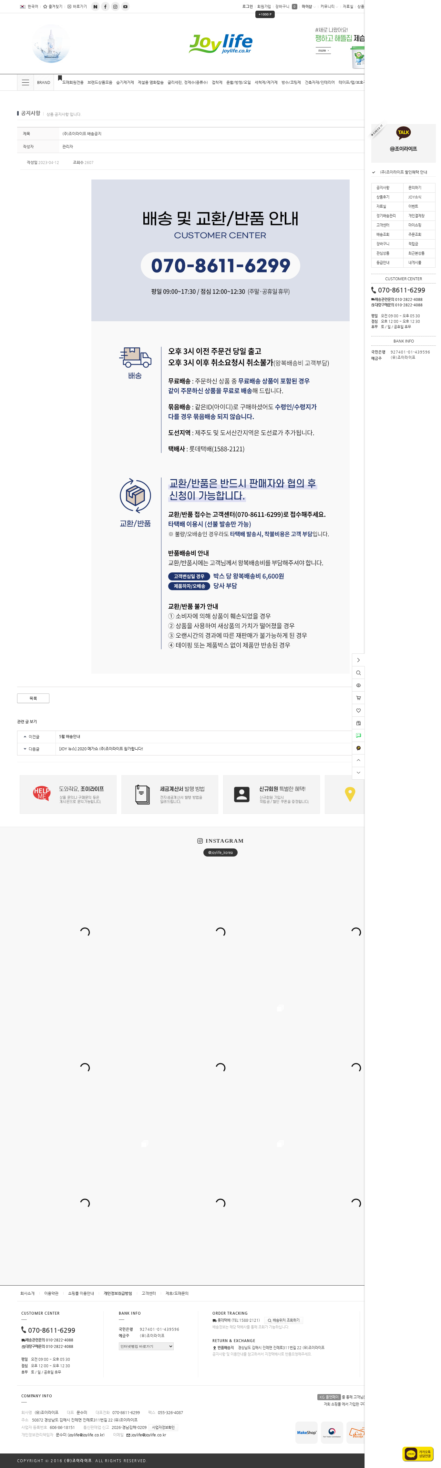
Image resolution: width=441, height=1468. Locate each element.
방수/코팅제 (291, 82)
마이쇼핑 (414, 225)
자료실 (348, 7)
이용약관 (51, 1293)
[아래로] (358, 772)
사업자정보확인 (163, 1427)
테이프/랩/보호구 (353, 82)
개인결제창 (416, 216)
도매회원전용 (73, 82)
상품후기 (382, 197)
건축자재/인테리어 (320, 82)
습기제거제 (125, 82)
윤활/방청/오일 (238, 82)
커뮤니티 (328, 7)
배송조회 (382, 234)
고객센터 (149, 1293)
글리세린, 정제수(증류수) (188, 82)
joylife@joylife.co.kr (86, 1434)
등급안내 (382, 263)
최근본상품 (416, 253)
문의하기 (414, 188)
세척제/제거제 (266, 82)
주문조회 (414, 234)
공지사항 (382, 188)
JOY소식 (414, 197)
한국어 (33, 7)
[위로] (358, 760)
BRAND (43, 82)
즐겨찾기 (56, 7)
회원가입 (264, 9)
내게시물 (414, 263)
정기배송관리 (386, 216)
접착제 (217, 82)
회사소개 (27, 1293)
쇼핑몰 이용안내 (81, 1293)
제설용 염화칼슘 (151, 82)
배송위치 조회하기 (286, 1320)
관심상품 (382, 253)
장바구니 (285, 7)
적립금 (413, 244)
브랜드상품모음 (99, 82)
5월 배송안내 (69, 736)
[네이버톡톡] (358, 731)
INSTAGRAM (225, 841)
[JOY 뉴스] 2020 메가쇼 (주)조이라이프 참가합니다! (101, 748)
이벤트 (413, 206)
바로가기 (80, 7)
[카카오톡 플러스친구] (358, 744)
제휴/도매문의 (177, 1293)
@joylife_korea (220, 852)
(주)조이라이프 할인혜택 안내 (403, 172)
